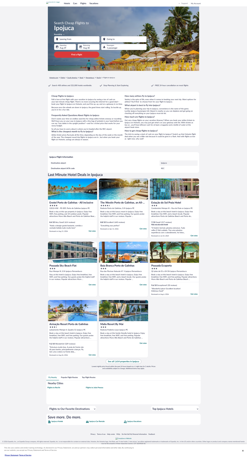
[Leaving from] (77, 39)
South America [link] (72, 77)
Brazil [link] (81, 77)
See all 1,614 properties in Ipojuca (123, 362)
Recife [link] (99, 77)
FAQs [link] (118, 434)
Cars (75, 3)
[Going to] (124, 39)
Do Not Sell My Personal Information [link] (134, 434)
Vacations (93, 3)
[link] (66, 421)
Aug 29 (63, 48)
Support (184, 3)
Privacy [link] (93, 434)
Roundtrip (58, 34)
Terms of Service (25, 455)
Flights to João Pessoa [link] (94, 388)
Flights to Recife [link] (53, 388)
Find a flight (76, 55)
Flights (83, 3)
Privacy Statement (12, 455)
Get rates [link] (92, 231)
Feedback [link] (151, 434)
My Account (196, 4)
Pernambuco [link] (90, 77)
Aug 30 (86, 48)
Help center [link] (111, 434)
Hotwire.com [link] (53, 77)
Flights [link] (62, 77)
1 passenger (112, 48)
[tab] (52, 377)
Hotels (67, 3)
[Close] (243, 450)
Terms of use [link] (101, 434)
